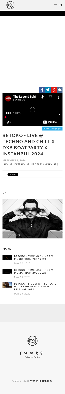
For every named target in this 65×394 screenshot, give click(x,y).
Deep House (21, 164)
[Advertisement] (32, 51)
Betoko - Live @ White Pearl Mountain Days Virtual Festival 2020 (35, 286)
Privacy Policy (32, 357)
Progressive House (44, 164)
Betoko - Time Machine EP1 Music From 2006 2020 (34, 271)
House (8, 164)
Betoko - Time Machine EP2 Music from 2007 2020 (34, 257)
